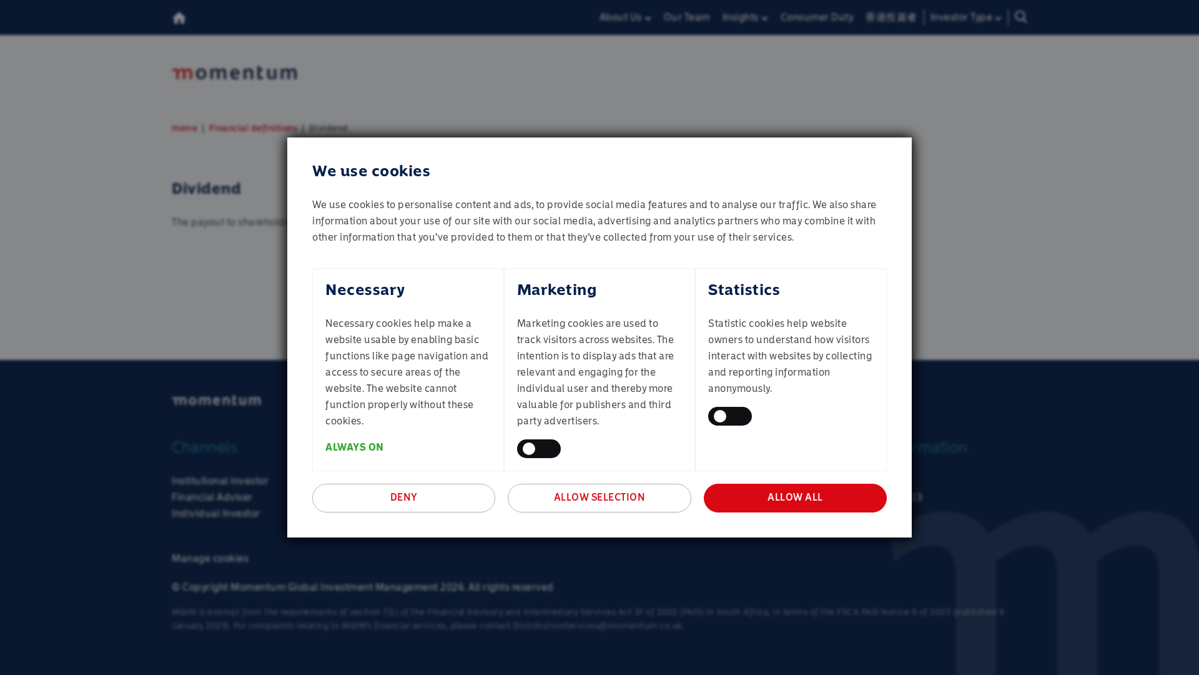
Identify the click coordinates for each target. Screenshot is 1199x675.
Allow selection (600, 497)
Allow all (795, 497)
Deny (404, 497)
